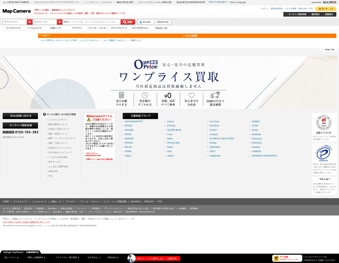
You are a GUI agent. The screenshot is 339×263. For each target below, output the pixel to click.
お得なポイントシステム (60, 148)
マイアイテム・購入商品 (67, 257)
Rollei (170, 147)
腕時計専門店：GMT (75, 212)
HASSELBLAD (174, 130)
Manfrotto (256, 134)
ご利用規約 (95, 208)
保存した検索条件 (37, 257)
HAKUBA (129, 130)
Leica (170, 134)
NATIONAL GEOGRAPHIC (264, 156)
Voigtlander (215, 156)
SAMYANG (215, 147)
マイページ (81, 208)
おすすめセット (94, 257)
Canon (170, 121)
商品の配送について (57, 124)
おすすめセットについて (60, 152)
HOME (6, 201)
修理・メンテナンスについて (62, 138)
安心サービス (54, 162)
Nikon (170, 138)
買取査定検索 (163, 22)
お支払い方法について (59, 129)
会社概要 (182, 208)
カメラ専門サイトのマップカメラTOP (59, 40)
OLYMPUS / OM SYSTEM (222, 138)
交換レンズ (56, 201)
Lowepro (214, 134)
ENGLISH (302, 9)
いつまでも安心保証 (57, 157)
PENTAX (129, 143)
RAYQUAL (257, 143)
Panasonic (257, 138)
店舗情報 (40, 208)
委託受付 (28, 208)
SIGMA (128, 151)
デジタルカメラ (20, 201)
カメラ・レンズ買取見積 (115, 201)
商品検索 (147, 22)
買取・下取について (57, 143)
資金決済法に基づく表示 (138, 208)
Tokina (128, 156)
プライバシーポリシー (113, 208)
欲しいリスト (12, 257)
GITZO (255, 126)
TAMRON (256, 151)
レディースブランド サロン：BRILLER (104, 212)
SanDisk (256, 147)
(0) (331, 8)
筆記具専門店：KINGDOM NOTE (140, 212)
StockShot (135, 201)
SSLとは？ (325, 179)
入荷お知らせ (113, 257)
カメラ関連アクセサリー (115, 40)
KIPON (128, 134)
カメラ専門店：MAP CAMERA (16, 212)
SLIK (169, 151)
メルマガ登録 (290, 9)
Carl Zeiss (214, 121)
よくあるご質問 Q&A (58, 166)
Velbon (170, 156)
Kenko (255, 130)
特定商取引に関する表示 (163, 208)
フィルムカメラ (39, 201)
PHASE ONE (173, 143)
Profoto (213, 143)
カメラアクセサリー (90, 40)
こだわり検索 (189, 35)
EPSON (128, 126)
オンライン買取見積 (11, 208)
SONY (213, 151)
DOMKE (256, 121)
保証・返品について (57, 133)
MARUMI (129, 138)
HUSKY (213, 130)
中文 (311, 9)
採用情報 (194, 208)
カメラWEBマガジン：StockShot (47, 212)
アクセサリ (71, 201)
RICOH (128, 147)
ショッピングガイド (57, 119)
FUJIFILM (214, 126)
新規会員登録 (276, 9)
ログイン (265, 9)
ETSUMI (171, 126)
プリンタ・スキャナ (89, 201)
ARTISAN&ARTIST (134, 121)
